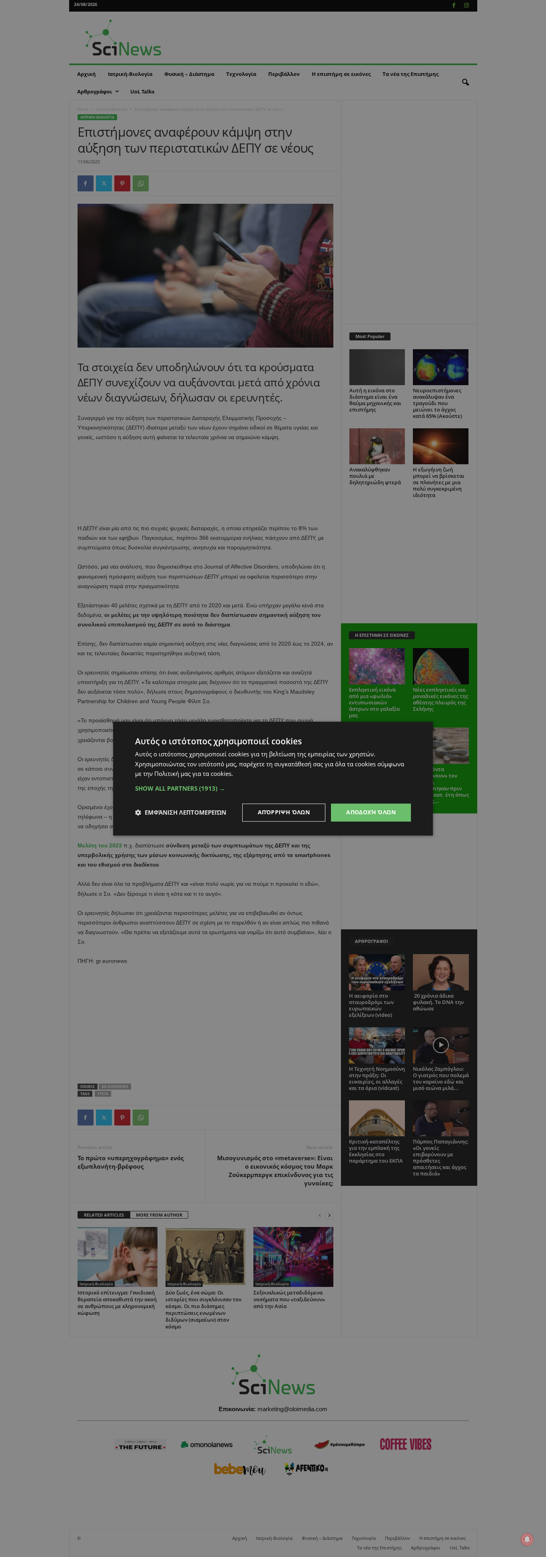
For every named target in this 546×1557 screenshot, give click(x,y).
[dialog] (273, 778)
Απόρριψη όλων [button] (284, 812)
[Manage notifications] (527, 1539)
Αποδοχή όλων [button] (371, 812)
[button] (273, 788)
